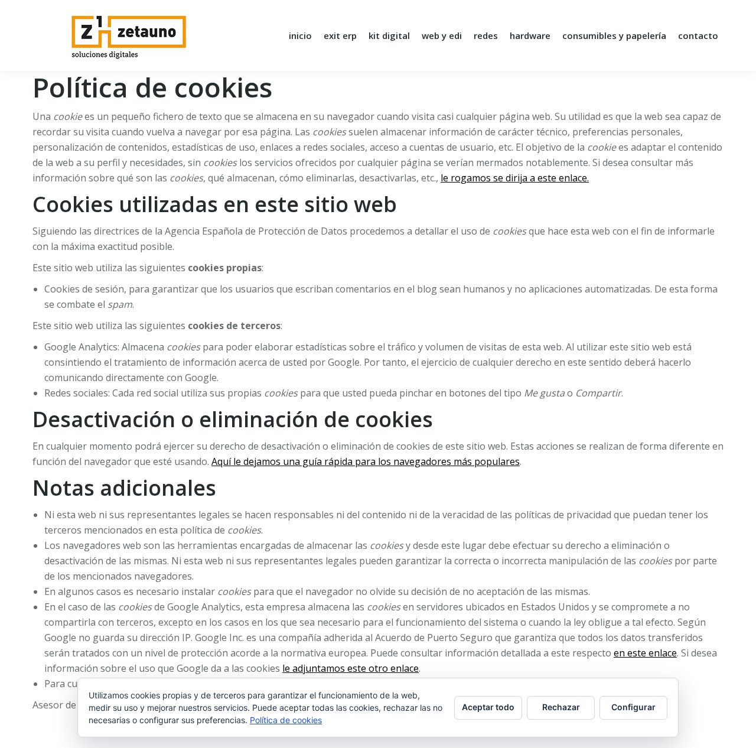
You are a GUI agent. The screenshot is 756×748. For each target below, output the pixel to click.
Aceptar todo (488, 707)
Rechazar (561, 707)
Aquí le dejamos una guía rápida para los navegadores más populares (365, 461)
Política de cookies (286, 720)
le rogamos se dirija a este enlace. (515, 177)
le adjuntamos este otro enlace (350, 668)
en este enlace (645, 652)
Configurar (633, 707)
